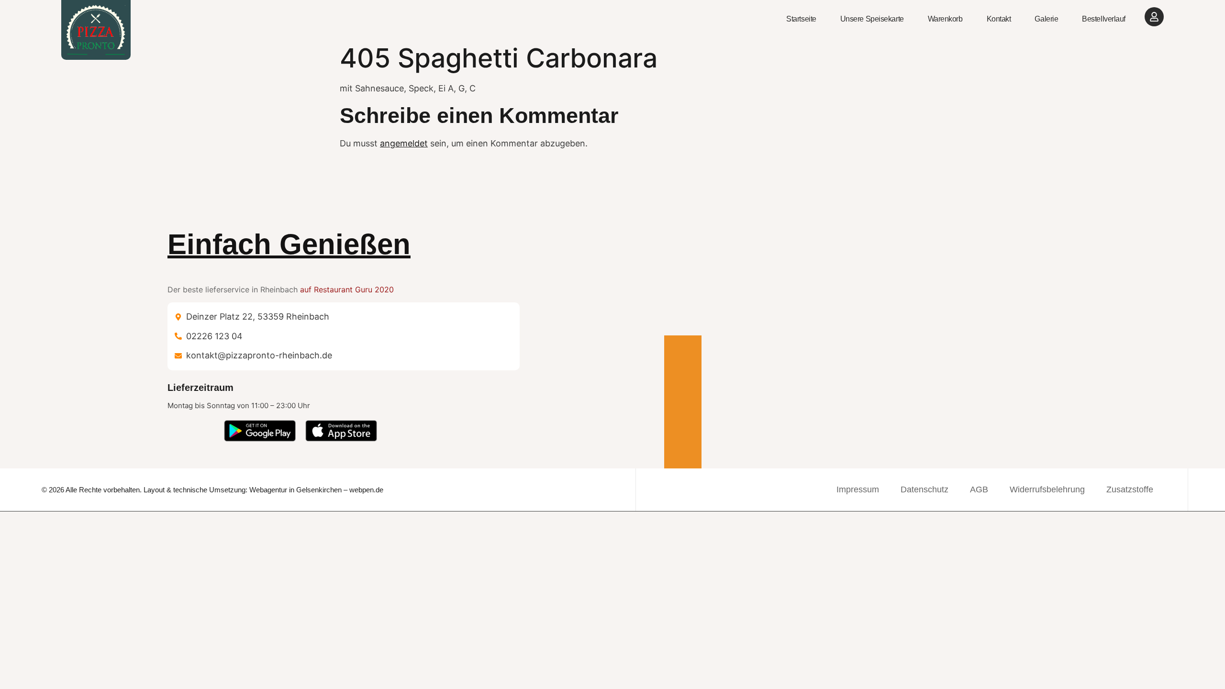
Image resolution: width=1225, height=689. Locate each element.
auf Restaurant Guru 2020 (347, 289)
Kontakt (999, 19)
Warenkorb (945, 19)
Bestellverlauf (1103, 19)
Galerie (1046, 19)
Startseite (801, 19)
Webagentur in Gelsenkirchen (295, 490)
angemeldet (404, 143)
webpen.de (366, 490)
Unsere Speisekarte (872, 19)
